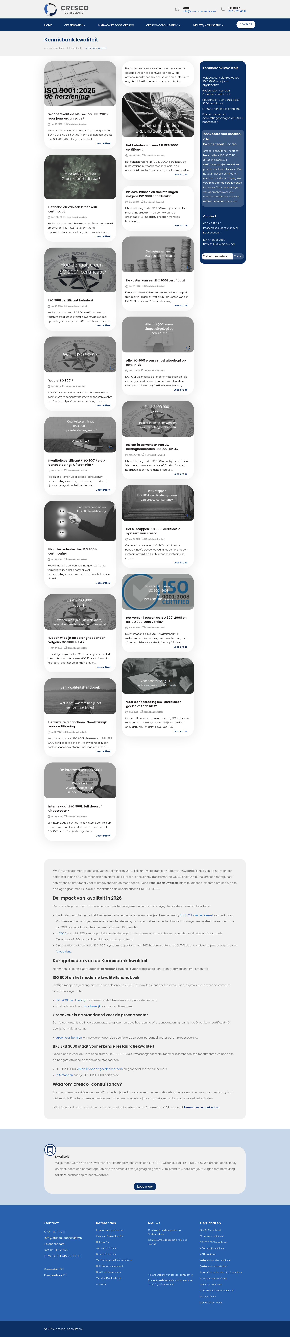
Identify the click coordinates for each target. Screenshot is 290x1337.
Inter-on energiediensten (110, 1230)
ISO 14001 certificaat (211, 1284)
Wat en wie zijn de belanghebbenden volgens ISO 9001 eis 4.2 (76, 640)
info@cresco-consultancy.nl (199, 11)
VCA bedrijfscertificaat (212, 1248)
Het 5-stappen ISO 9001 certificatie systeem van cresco (153, 531)
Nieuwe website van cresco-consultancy (170, 1274)
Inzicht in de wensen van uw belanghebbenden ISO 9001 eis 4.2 (152, 447)
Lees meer (145, 1186)
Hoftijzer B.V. (102, 1242)
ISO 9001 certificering (70, 1000)
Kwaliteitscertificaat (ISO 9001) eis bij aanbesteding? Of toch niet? (77, 462)
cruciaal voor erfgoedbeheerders (100, 1069)
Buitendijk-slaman (106, 1254)
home (48, 25)
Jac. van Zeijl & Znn (106, 1248)
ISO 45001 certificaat (211, 1302)
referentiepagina (213, 201)
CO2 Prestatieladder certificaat (217, 1290)
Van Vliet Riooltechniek (108, 1278)
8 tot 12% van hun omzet (196, 915)
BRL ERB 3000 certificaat (213, 1242)
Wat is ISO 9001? (60, 380)
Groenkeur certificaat (211, 1236)
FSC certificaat (208, 1296)
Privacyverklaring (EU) (55, 1275)
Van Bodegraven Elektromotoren (114, 1260)
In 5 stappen (64, 1075)
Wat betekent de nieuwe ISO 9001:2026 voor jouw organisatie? (78, 116)
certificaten (73, 25)
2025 (62, 933)
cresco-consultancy (162, 25)
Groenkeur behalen (69, 1037)
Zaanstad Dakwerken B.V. (110, 1236)
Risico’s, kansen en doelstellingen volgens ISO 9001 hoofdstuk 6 (152, 194)
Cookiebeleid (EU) (54, 1269)
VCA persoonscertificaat (213, 1278)
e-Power (101, 1284)
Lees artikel (103, 143)
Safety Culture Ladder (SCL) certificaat (221, 1272)
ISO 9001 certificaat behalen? (70, 300)
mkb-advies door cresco (116, 25)
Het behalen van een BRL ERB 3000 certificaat (220, 101)
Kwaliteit (62, 1156)
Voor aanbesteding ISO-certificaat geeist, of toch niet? (153, 704)
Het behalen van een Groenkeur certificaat (216, 92)
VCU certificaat (208, 1254)
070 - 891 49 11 (237, 11)
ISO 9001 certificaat (210, 1230)
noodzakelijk (92, 1006)
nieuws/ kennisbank (207, 25)
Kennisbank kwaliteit (77, 124)
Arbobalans (63, 951)
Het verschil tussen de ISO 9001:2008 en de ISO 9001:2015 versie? (156, 619)
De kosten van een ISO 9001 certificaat (155, 280)
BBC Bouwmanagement (109, 1266)
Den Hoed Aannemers (108, 1272)
